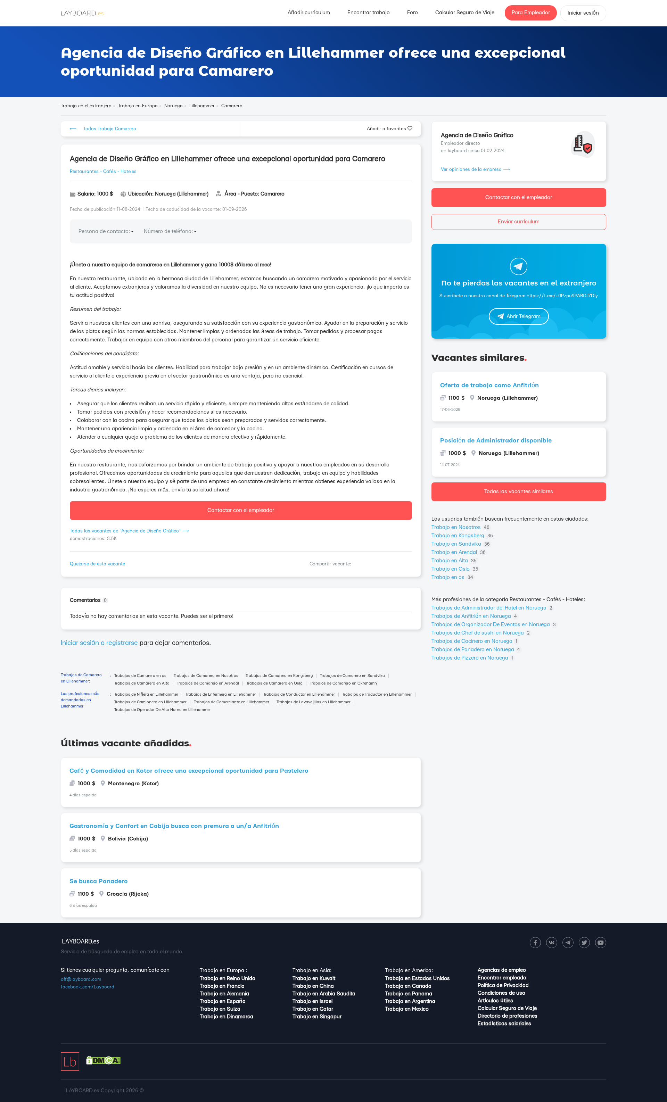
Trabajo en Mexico (407, 1009)
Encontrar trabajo (368, 12)
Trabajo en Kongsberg (462, 535)
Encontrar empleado (502, 977)
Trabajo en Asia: (312, 970)
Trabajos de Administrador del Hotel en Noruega (491, 608)
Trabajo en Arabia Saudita (324, 993)
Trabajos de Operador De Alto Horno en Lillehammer (162, 710)
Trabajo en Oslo (454, 569)
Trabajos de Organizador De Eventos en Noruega (493, 624)
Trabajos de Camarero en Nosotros (206, 676)
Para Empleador (531, 12)
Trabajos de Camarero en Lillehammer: (81, 678)
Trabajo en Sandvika (460, 544)
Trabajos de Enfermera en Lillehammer (221, 694)
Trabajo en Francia (222, 986)
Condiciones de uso (501, 993)
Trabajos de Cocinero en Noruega (474, 641)
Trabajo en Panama (408, 993)
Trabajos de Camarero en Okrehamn (343, 683)
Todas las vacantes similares (518, 491)
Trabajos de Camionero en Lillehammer (150, 702)
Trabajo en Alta (454, 560)
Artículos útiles (495, 1000)
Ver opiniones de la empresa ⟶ (475, 169)
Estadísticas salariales (504, 1023)
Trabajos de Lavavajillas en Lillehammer (314, 702)
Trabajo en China (313, 986)
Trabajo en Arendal (458, 552)
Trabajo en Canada (408, 986)
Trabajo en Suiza (220, 1009)
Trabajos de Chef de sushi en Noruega (480, 633)
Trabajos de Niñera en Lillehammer (146, 694)
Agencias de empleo (502, 970)
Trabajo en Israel (312, 1001)
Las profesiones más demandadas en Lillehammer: (80, 700)
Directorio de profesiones (507, 1016)
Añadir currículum (309, 12)
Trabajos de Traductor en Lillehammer (377, 694)
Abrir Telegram (524, 316)
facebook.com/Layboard (87, 987)
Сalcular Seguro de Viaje (464, 12)
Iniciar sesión (583, 13)
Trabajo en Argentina (410, 1001)
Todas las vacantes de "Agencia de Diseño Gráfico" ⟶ (129, 531)
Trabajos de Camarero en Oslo (274, 683)
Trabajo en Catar (313, 1009)
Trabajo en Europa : (223, 970)
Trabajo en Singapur (317, 1016)
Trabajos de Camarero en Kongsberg (279, 676)
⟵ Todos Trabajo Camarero (102, 128)
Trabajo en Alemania (224, 993)
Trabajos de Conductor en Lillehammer (299, 694)
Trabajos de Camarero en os (140, 676)
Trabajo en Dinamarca (226, 1016)
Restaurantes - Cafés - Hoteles (103, 171)
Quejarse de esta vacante (97, 564)
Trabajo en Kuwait (314, 978)
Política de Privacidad (503, 985)
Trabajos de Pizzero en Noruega (472, 658)
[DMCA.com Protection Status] (103, 1063)
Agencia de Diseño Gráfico (477, 135)
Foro (412, 12)
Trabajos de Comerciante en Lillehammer (231, 702)
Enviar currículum (519, 221)
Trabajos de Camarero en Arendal (208, 683)
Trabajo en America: (409, 970)
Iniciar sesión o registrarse (99, 643)
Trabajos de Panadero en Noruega (475, 649)
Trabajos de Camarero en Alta (142, 683)
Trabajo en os (452, 577)
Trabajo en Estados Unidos (417, 978)
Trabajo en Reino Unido (227, 978)
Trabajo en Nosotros (460, 527)
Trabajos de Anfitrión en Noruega (474, 616)
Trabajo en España (223, 1001)
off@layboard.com (81, 979)
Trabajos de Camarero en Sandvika (352, 676)
